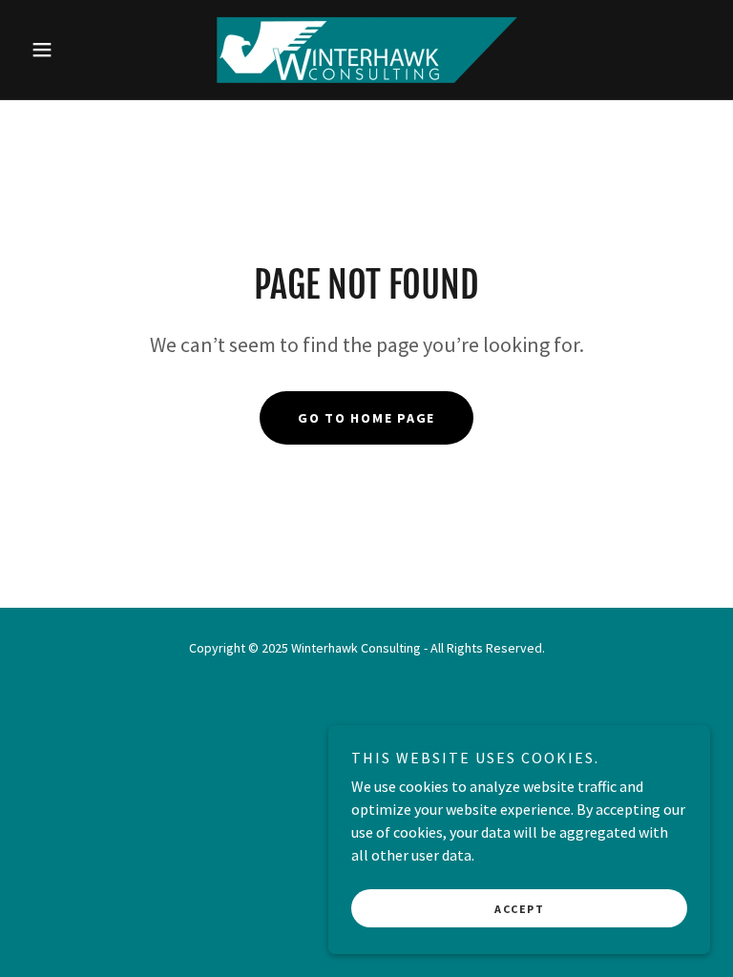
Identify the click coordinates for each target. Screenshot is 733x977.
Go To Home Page (366, 417)
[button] (74, 50)
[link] (366, 49)
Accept (519, 909)
